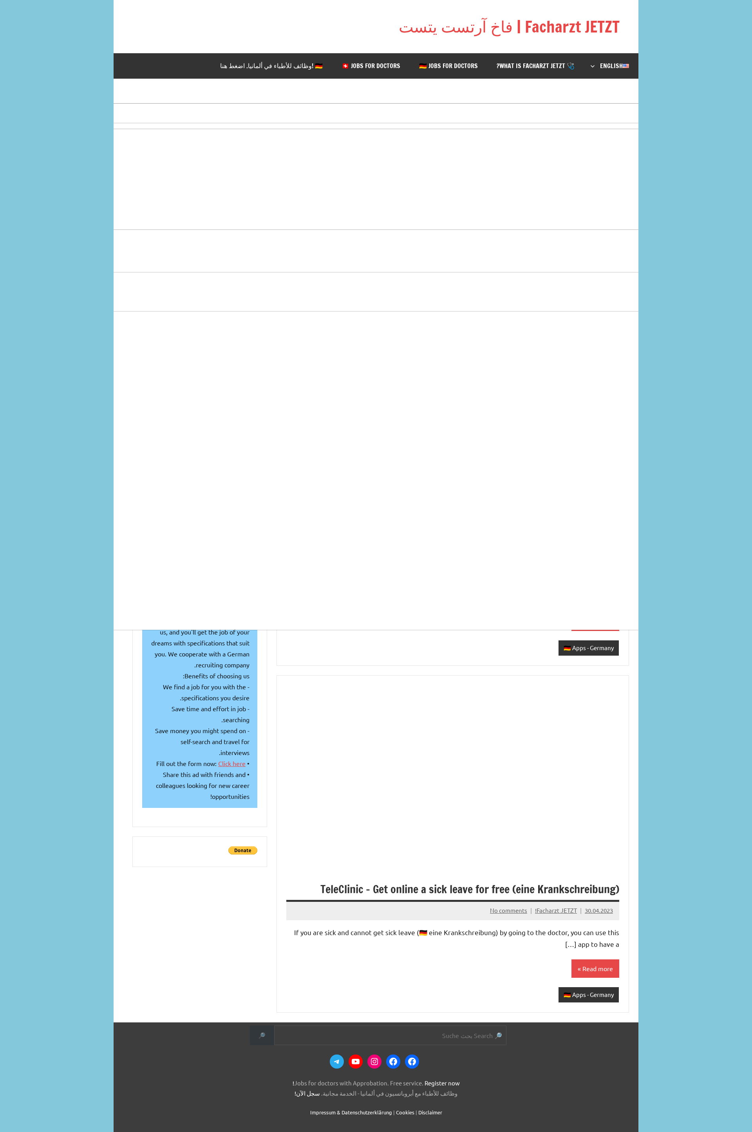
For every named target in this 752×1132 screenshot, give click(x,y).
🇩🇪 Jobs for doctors (448, 65)
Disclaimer (430, 1112)
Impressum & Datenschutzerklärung (351, 1112)
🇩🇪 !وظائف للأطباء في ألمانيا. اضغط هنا (271, 65)
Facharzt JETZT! (556, 910)
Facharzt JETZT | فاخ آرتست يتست (509, 26)
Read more (597, 968)
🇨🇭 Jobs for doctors (371, 65)
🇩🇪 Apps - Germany (589, 647)
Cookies (405, 1112)
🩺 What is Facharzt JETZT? (536, 65)
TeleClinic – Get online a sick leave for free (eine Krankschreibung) (469, 889)
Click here (232, 763)
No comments (508, 910)
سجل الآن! (307, 1093)
